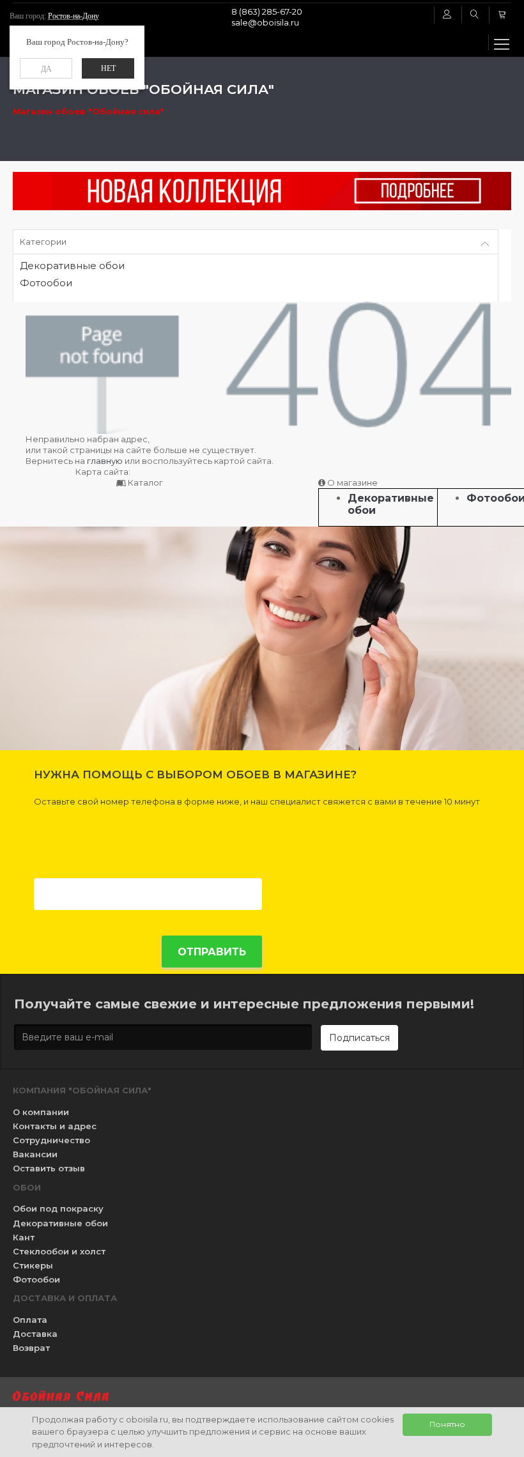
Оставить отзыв (49, 1168)
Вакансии (35, 1154)
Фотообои (46, 283)
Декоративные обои (72, 266)
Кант (24, 1237)
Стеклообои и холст (59, 1251)
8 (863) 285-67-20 (266, 11)
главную (105, 461)
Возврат (31, 1348)
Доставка (35, 1334)
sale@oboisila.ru (265, 22)
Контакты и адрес (54, 1126)
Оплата (30, 1319)
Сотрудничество (51, 1140)
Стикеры (33, 1265)
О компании (41, 1112)
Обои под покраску (58, 1208)
